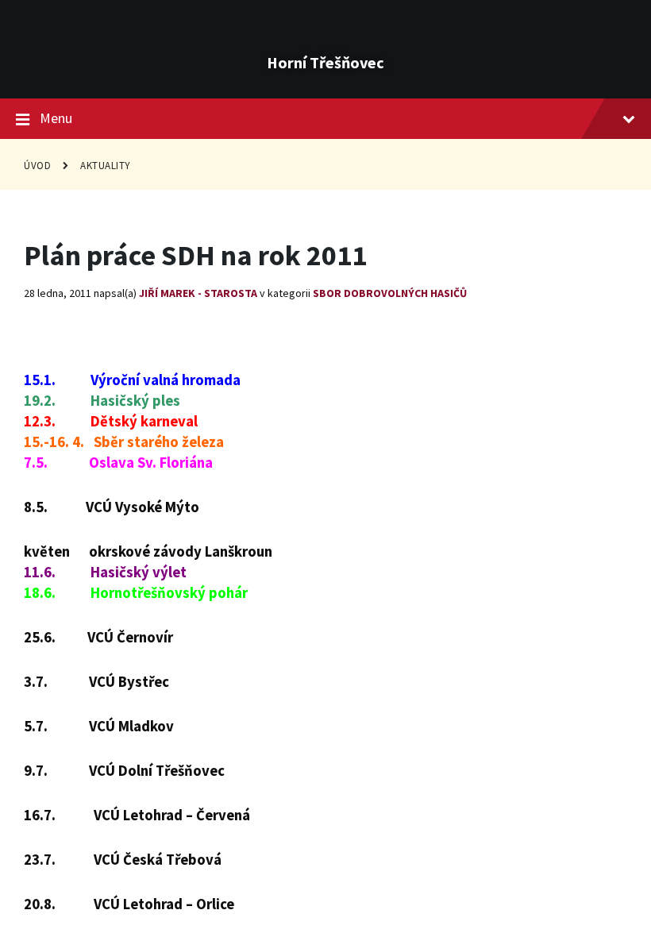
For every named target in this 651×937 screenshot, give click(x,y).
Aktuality (105, 165)
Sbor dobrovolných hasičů (390, 293)
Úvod (37, 165)
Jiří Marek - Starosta (198, 293)
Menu (56, 118)
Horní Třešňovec (325, 62)
